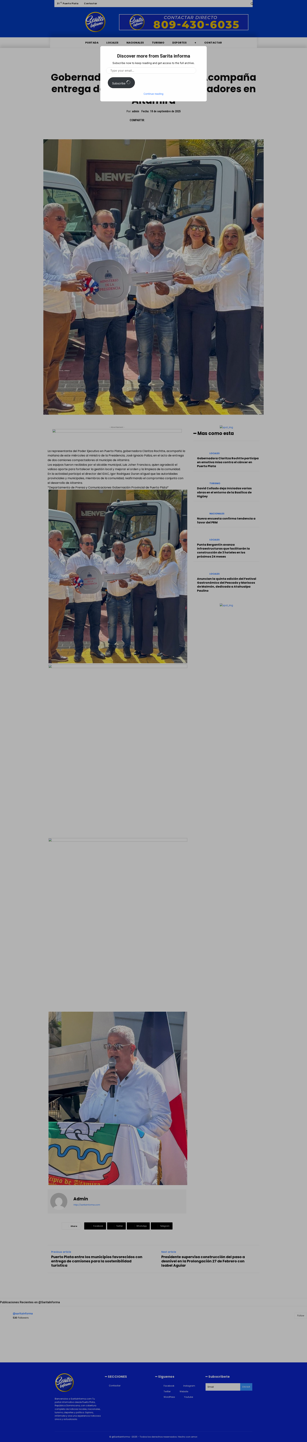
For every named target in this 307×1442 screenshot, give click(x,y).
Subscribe (119, 83)
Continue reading (153, 93)
